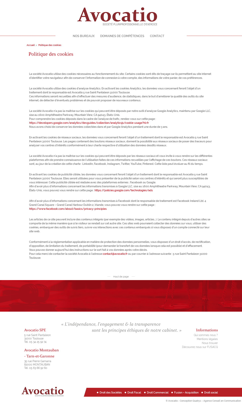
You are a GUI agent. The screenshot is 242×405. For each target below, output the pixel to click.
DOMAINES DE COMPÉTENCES (122, 36)
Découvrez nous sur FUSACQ (200, 346)
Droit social (211, 392)
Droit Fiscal (134, 392)
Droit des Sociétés (111, 392)
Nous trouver (210, 343)
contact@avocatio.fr (115, 253)
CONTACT (157, 36)
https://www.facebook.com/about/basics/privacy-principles (68, 208)
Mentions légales (207, 339)
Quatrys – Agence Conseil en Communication (217, 401)
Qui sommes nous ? (206, 335)
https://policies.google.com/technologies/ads (124, 190)
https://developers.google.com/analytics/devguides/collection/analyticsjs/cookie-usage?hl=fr (89, 122)
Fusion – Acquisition (186, 392)
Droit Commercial (157, 392)
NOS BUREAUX (84, 36)
